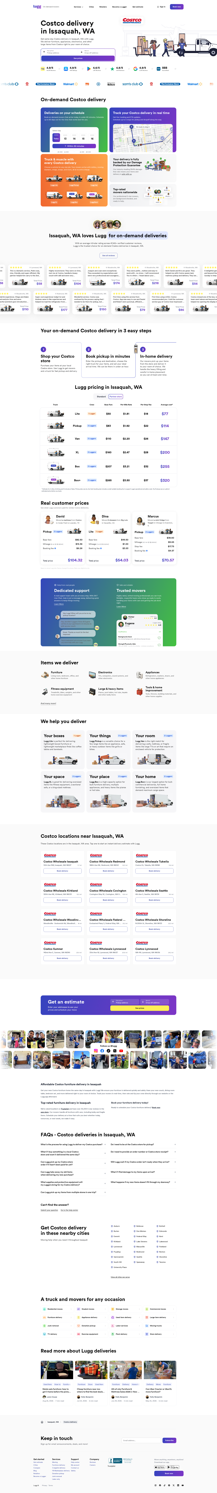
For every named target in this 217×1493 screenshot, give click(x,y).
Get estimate (137, 7)
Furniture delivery (58, 1465)
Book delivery (62, 871)
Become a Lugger (39, 1476)
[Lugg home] (37, 7)
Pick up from (50, 51)
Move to (87, 51)
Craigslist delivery (58, 1468)
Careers (92, 1465)
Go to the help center (69, 1210)
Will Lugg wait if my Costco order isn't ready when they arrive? (140, 1162)
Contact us (75, 1468)
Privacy (44, 1485)
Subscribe (169, 1440)
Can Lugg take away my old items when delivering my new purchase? (57, 1173)
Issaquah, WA (53, 1422)
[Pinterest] (169, 1485)
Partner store (116, 396)
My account (75, 1465)
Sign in (162, 7)
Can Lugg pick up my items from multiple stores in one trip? (68, 1192)
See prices (78, 58)
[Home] (42, 1422)
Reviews (93, 1462)
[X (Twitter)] (115, 1051)
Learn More (59, 604)
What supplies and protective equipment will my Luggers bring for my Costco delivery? (62, 1183)
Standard (101, 396)
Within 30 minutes (75, 146)
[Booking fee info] (55, 548)
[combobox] (59, 52)
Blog (35, 1471)
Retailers (103, 7)
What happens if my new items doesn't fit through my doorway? (140, 1182)
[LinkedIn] (178, 1485)
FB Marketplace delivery (61, 1471)
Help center (75, 1462)
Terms (50, 1485)
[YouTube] (121, 1051)
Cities (91, 7)
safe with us (127, 174)
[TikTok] (108, 1051)
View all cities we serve (120, 1277)
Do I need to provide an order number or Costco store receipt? (139, 1151)
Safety (73, 1471)
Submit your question (49, 1210)
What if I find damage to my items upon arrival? (133, 1172)
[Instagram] (96, 1051)
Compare (36, 1468)
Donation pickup (58, 1473)
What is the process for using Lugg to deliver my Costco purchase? (71, 1144)
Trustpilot (65, 1109)
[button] (46, 276)
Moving (55, 1462)
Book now (177, 7)
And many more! (48, 703)
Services (77, 7)
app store (45, 1112)
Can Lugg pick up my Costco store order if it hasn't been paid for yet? (57, 1163)
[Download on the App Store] (159, 1467)
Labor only (56, 1479)
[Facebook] (102, 1051)
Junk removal (57, 1476)
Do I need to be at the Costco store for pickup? (132, 1144)
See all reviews (108, 255)
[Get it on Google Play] (173, 1467)
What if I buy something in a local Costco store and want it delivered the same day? (60, 1153)
